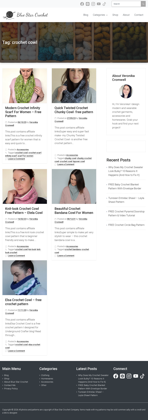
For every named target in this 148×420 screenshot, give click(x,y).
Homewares (47, 378)
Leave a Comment (16, 159)
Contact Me (9, 385)
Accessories (23, 149)
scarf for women (25, 156)
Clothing (45, 375)
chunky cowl (70, 158)
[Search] (143, 4)
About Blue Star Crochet (16, 382)
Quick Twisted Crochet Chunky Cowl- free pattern (74, 110)
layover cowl (79, 161)
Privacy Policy (11, 388)
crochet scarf (34, 152)
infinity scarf (11, 156)
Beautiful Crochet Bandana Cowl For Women (74, 211)
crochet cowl (21, 152)
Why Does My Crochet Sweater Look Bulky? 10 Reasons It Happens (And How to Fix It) (125, 171)
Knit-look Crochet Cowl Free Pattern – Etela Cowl (24, 211)
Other (43, 385)
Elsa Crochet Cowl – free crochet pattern (23, 302)
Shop (6, 378)
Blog (6, 375)
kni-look (32, 249)
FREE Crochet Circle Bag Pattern (126, 224)
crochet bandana (73, 249)
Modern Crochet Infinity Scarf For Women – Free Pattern (23, 112)
